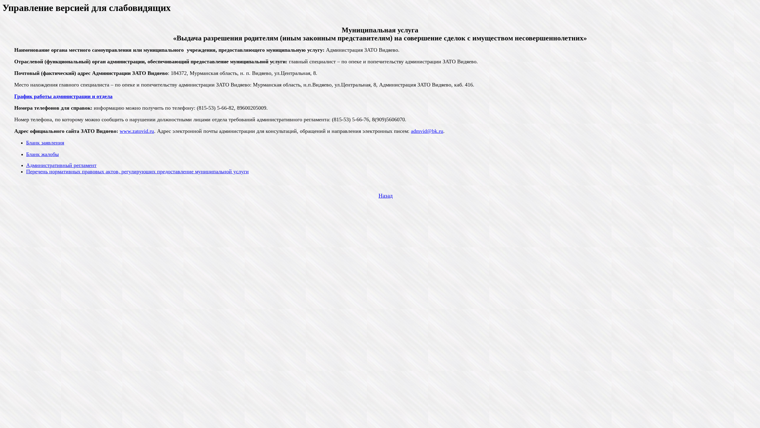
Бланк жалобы (42, 154)
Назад (386, 196)
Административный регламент (61, 165)
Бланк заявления (45, 143)
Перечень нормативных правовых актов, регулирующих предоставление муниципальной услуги (137, 171)
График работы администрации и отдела (63, 96)
